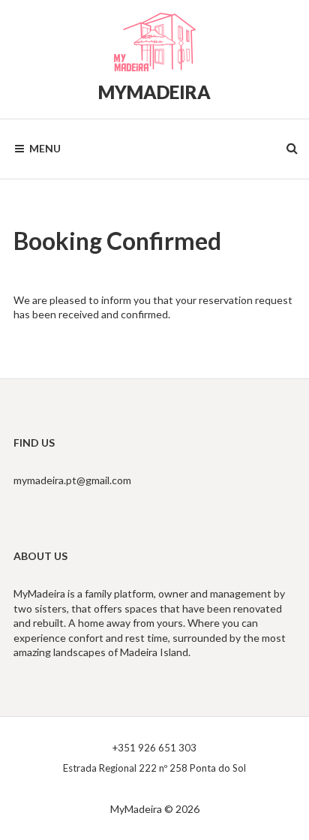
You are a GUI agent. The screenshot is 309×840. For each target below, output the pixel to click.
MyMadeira (154, 92)
